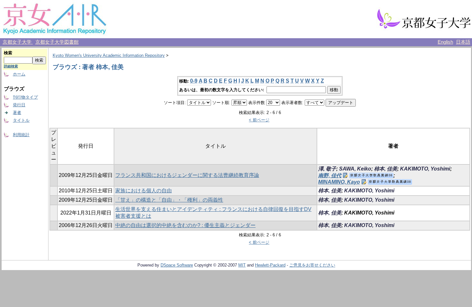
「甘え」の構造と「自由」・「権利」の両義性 (169, 200)
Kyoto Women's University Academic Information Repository (109, 55)
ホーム (19, 74)
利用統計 (21, 134)
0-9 (193, 80)
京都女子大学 (18, 42)
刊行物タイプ (25, 97)
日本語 (463, 42)
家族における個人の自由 (143, 190)
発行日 (19, 104)
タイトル (21, 120)
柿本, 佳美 (385, 168)
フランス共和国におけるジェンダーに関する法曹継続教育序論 (187, 175)
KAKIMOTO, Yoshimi (425, 168)
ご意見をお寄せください (312, 265)
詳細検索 (11, 66)
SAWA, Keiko (355, 168)
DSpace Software (177, 265)
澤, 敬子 (327, 168)
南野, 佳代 (329, 175)
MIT (242, 265)
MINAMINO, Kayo (339, 182)
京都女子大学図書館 (57, 42)
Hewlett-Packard (270, 265)
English (445, 42)
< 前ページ (259, 120)
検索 (8, 52)
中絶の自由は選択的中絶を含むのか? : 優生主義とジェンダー (185, 225)
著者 (17, 112)
